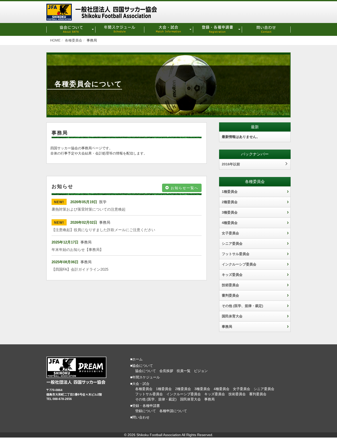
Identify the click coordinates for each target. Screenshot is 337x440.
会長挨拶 (166, 371)
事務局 (227, 327)
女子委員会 (230, 233)
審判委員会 (230, 295)
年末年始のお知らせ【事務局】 (77, 249)
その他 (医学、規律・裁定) (242, 306)
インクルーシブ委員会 (239, 264)
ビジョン (201, 371)
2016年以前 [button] (231, 164)
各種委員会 (143, 389)
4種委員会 (230, 223)
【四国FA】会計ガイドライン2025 (80, 269)
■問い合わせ (140, 417)
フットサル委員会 (235, 254)
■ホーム (136, 359)
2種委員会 (230, 202)
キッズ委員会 (232, 275)
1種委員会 (230, 192)
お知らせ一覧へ (183, 188)
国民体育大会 (232, 316)
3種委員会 (230, 212)
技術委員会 (230, 285)
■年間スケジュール (145, 377)
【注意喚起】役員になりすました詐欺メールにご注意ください (103, 230)
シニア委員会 (232, 243)
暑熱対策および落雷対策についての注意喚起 (89, 209)
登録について (145, 411)
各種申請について (173, 411)
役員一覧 (183, 371)
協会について (145, 371)
